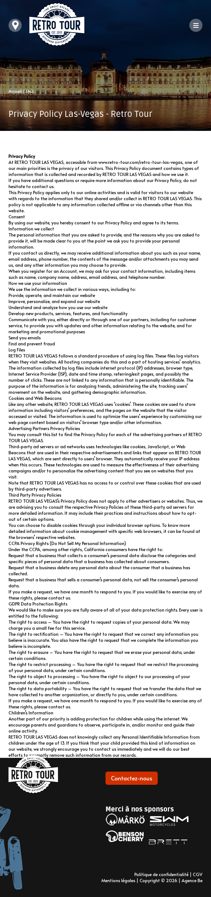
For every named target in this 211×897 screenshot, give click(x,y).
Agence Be (192, 880)
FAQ (30, 91)
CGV (197, 874)
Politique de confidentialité (161, 874)
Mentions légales (118, 880)
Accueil (15, 91)
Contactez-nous (131, 778)
